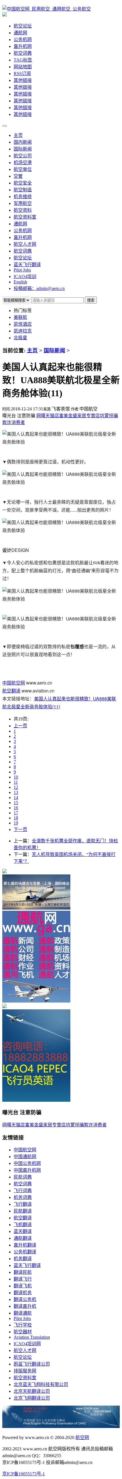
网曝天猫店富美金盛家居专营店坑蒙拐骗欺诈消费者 (54, 1124)
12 (16, 787)
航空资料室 (25, 217)
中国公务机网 (27, 1163)
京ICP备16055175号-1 (23, 1473)
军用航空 (23, 203)
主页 (18, 135)
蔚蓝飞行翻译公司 (32, 1364)
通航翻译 (23, 1238)
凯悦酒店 (23, 324)
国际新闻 (23, 149)
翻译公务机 (25, 1299)
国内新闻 (23, 142)
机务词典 (23, 1197)
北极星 (20, 337)
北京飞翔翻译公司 (32, 1398)
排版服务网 (25, 1370)
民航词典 (23, 1177)
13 (16, 792)
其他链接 (23, 80)
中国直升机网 (27, 1170)
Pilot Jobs (22, 270)
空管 (18, 176)
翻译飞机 (23, 1285)
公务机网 (23, 39)
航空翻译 (11, 690)
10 (16, 777)
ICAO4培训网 (27, 1343)
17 (16, 812)
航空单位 (23, 169)
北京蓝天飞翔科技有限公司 (41, 1384)
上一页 (20, 725)
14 (16, 797)
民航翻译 (23, 1211)
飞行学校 (23, 1325)
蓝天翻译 (23, 1231)
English (20, 281)
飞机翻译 (23, 1224)
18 (16, 817)
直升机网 (23, 46)
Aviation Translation (32, 1337)
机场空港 (23, 162)
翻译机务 (23, 1292)
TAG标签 (23, 60)
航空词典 (23, 53)
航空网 (82, 1437)
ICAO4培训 (25, 276)
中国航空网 (13, 682)
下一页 (20, 829)
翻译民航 (23, 1272)
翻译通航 (23, 1313)
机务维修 (23, 196)
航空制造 (23, 189)
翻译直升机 (25, 1306)
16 (16, 807)
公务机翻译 (25, 1251)
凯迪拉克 (23, 331)
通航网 (20, 32)
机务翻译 (23, 1258)
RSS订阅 (22, 73)
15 (16, 802)
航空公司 (23, 155)
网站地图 (23, 66)
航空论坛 (23, 26)
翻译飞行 (23, 1279)
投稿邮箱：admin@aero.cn (39, 288)
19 (16, 823)
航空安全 (23, 183)
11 (16, 782)
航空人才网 (25, 244)
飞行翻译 (23, 1204)
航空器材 (23, 1331)
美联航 (20, 317)
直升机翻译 (25, 1245)
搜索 (90, 300)
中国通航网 (25, 1156)
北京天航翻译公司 (32, 1391)
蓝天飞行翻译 (27, 264)
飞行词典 (23, 1190)
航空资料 (23, 210)
